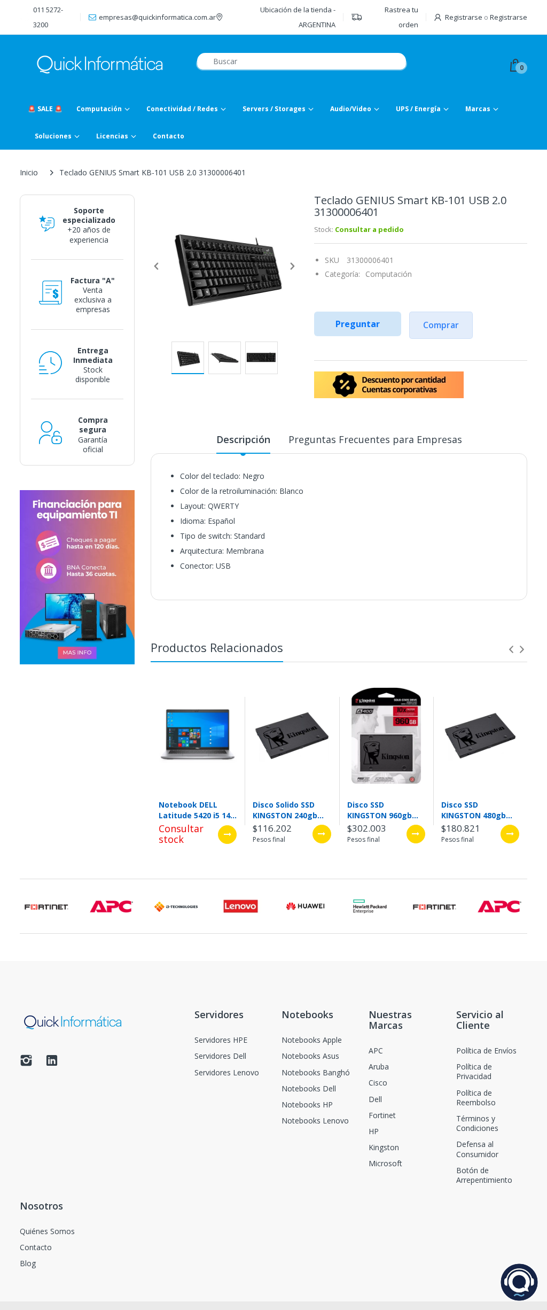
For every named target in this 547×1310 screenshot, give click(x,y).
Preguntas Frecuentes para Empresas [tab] (375, 439)
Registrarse (463, 17)
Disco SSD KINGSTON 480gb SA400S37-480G (473, 810)
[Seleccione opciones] (227, 834)
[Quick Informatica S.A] (100, 65)
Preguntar (357, 324)
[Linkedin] (51, 1063)
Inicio (29, 172)
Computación (388, 274)
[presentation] (511, 649)
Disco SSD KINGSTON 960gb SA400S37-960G (379, 810)
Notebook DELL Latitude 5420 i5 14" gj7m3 (196, 810)
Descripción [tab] (243, 439)
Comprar (441, 325)
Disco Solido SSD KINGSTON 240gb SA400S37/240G (285, 810)
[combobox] (301, 61)
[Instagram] (26, 1063)
